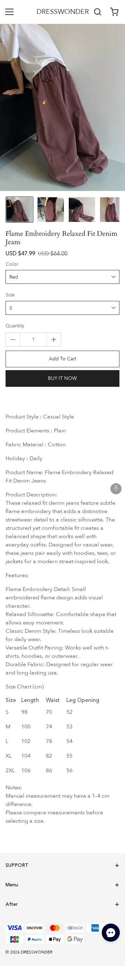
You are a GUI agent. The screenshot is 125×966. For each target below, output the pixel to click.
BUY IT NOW (62, 378)
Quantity (15, 326)
